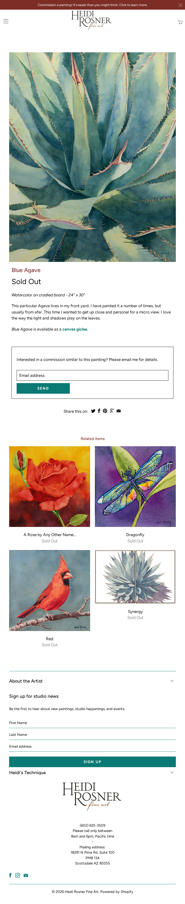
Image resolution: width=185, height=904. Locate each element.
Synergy (135, 577)
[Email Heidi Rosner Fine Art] (26, 875)
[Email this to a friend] (118, 411)
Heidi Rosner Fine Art (82, 892)
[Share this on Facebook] (99, 411)
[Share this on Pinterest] (105, 411)
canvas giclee (74, 329)
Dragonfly (135, 486)
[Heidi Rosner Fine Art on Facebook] (10, 875)
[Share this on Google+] (112, 411)
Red (49, 590)
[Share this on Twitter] (93, 411)
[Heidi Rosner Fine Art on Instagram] (17, 875)
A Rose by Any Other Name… (49, 486)
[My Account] (4, 21)
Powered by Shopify (116, 892)
